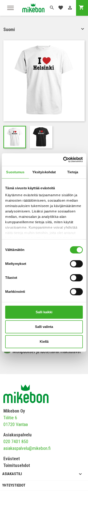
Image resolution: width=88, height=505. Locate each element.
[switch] (76, 263)
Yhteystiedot (13, 485)
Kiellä (44, 341)
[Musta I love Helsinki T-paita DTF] (41, 137)
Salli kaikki (44, 312)
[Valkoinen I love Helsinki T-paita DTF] (14, 137)
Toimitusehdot (16, 465)
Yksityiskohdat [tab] (44, 172)
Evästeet (11, 458)
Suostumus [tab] (15, 172)
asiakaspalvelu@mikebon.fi (27, 448)
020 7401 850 (15, 441)
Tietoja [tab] (72, 172)
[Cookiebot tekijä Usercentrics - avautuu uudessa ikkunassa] (63, 159)
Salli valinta (44, 327)
